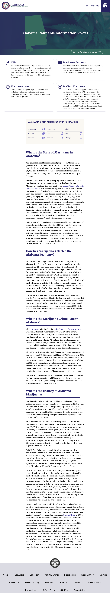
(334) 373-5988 (92, 6)
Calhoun (50, 134)
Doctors (103, 575)
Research (49, 582)
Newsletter (14, 582)
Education (34, 575)
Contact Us (78, 582)
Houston (50, 138)
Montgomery (33, 129)
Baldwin (31, 134)
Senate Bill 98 (69, 515)
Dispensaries (70, 575)
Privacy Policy (94, 582)
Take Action (18, 575)
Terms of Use (31, 590)
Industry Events (51, 575)
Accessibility (79, 590)
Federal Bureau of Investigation (67, 329)
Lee (66, 134)
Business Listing (32, 582)
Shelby (67, 129)
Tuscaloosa (51, 129)
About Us (63, 582)
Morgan (68, 138)
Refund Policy (48, 590)
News (5, 575)
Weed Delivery (87, 575)
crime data (34, 329)
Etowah (31, 138)
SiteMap (64, 590)
